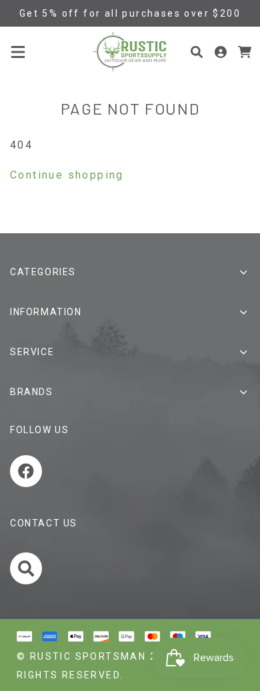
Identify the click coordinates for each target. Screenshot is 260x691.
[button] (18, 52)
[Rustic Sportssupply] (130, 51)
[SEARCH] (27, 571)
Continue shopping (67, 175)
